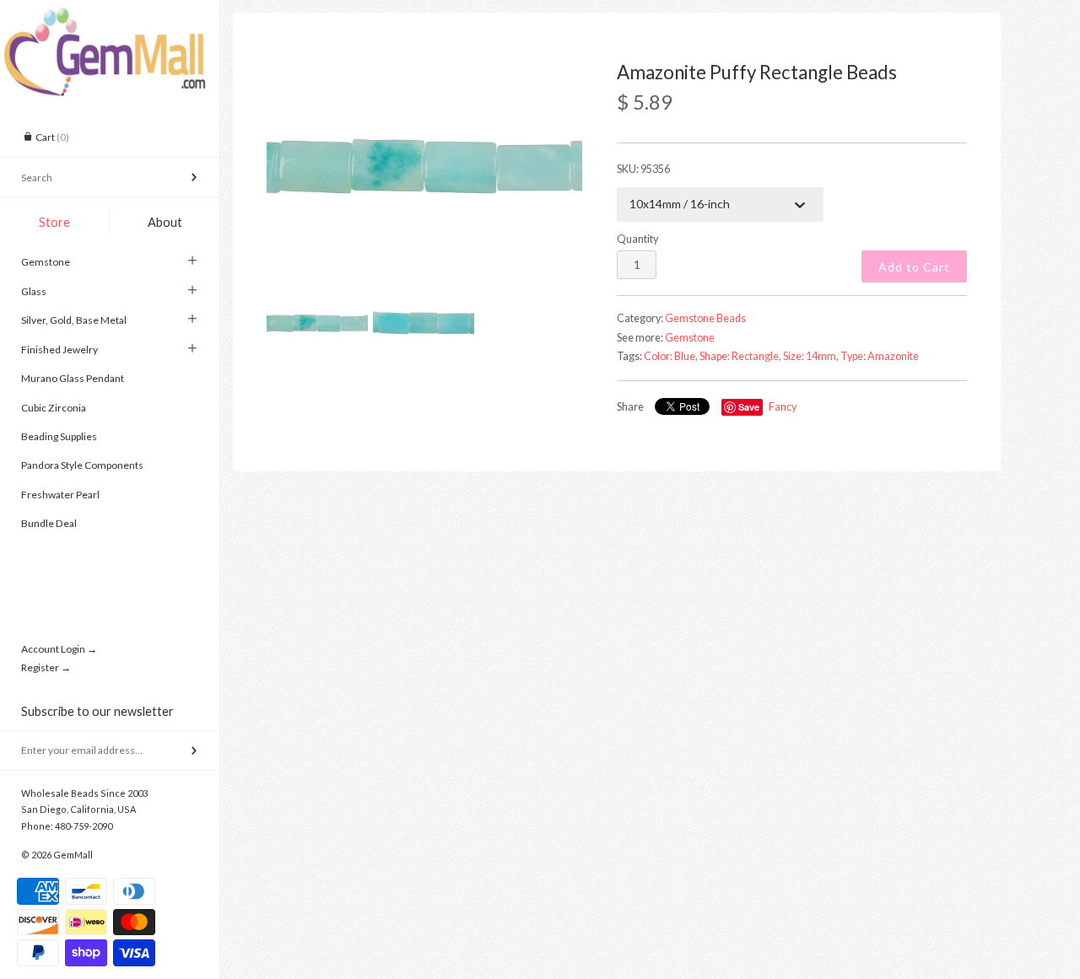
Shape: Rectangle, (740, 356)
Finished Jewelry (59, 349)
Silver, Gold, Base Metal (74, 320)
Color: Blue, (671, 356)
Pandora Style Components (82, 465)
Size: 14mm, (811, 356)
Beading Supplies (59, 436)
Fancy (782, 407)
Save (748, 407)
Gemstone (45, 262)
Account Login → (59, 649)
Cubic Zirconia (53, 407)
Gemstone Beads (705, 318)
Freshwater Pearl (60, 494)
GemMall (73, 854)
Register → (46, 667)
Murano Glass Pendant (72, 378)
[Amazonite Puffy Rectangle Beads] (424, 168)
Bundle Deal (49, 523)
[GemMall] (109, 15)
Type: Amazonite (879, 356)
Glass (33, 291)
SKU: (643, 169)
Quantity (637, 239)
